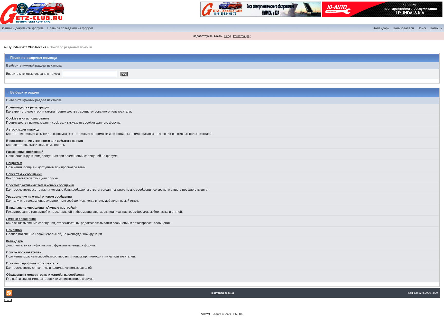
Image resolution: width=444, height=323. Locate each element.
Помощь (436, 28)
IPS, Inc (237, 313)
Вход (227, 36)
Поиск (422, 28)
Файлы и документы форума (23, 28)
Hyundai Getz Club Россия (26, 47)
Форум (205, 313)
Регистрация (241, 36)
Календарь (381, 28)
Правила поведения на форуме (70, 28)
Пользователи (403, 28)
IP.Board (216, 313)
